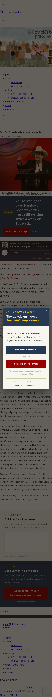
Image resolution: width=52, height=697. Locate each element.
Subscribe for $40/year (26, 364)
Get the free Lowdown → (26, 349)
